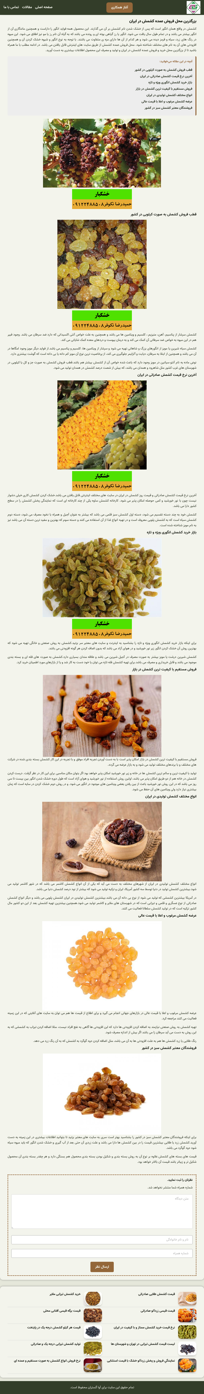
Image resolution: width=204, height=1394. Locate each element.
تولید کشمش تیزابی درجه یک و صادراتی (55, 1344)
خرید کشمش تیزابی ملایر (65, 1294)
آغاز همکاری (119, 7)
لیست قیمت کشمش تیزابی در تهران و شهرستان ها (143, 1344)
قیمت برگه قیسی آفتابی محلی (61, 1310)
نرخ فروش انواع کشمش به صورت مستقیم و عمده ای (47, 1360)
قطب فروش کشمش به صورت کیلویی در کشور (163, 70)
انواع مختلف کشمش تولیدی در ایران (169, 95)
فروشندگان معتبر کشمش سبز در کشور (168, 108)
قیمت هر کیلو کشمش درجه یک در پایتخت (53, 1327)
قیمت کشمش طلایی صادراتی (156, 1294)
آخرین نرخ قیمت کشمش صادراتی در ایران (166, 76)
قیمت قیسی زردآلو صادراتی (158, 1310)
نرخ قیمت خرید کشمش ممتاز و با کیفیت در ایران (144, 1327)
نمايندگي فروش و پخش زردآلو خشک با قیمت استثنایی (141, 1360)
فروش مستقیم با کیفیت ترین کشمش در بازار (164, 88)
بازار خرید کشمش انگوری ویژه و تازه (170, 82)
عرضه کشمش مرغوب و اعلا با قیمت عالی (166, 101)
